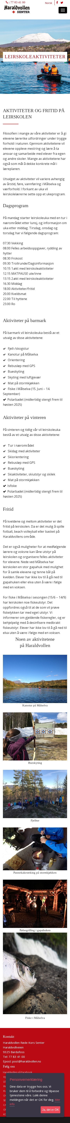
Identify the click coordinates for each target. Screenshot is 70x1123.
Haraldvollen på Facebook (17, 1072)
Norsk (48, 3)
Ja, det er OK (50, 1109)
